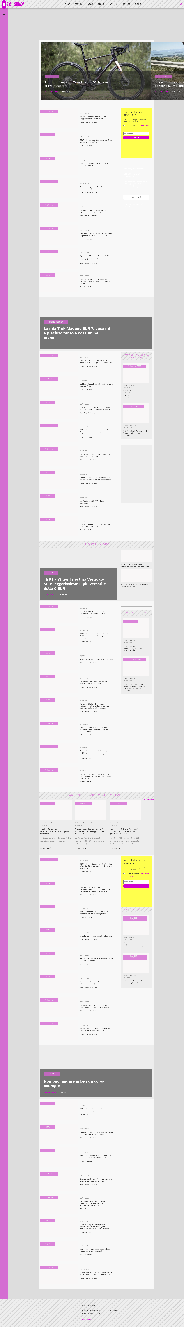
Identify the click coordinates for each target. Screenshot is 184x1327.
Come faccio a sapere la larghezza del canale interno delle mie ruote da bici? (135, 945)
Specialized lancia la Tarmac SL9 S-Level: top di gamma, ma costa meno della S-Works (95, 258)
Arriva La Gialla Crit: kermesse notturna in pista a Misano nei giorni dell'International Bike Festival (95, 706)
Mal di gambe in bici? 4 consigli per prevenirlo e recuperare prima (95, 612)
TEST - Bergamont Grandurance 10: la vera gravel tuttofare (96, 141)
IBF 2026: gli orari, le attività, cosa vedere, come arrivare (94, 164)
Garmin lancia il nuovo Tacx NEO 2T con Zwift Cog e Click (95, 525)
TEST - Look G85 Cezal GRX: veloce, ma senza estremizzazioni (95, 1250)
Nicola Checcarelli (129, 385)
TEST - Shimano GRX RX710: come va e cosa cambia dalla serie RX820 (96, 1157)
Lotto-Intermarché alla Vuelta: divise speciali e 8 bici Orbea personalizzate (95, 408)
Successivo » (151, 800)
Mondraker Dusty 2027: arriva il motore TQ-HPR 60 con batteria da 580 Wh (96, 1273)
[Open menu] (4, 14)
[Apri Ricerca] (181, 4)
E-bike (138, 4)
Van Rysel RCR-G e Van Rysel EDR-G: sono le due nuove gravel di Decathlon (96, 362)
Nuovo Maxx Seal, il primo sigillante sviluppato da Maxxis (95, 455)
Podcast (126, 4)
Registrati (136, 197)
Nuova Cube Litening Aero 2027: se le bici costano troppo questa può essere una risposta (96, 776)
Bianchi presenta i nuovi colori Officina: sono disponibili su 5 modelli (96, 1133)
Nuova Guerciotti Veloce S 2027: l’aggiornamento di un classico (93, 118)
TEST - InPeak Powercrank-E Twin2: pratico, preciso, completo (135, 433)
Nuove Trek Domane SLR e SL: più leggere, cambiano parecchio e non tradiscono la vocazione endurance (94, 753)
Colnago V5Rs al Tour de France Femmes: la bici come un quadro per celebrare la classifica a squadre (95, 889)
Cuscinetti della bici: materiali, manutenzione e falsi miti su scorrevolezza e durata (93, 1203)
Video (136, 406)
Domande (132, 918)
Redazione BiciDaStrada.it (83, 823)
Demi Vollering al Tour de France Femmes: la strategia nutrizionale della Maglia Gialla (96, 729)
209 (147, 799)
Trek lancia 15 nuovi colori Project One (96, 936)
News (90, 4)
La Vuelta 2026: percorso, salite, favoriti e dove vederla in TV (93, 683)
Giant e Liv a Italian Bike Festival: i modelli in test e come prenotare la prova (95, 281)
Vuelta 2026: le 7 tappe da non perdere (96, 659)
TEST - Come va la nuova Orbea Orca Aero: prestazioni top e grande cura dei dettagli (96, 432)
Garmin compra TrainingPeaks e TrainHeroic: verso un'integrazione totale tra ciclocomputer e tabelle (94, 1227)
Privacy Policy (88, 1320)
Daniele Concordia (129, 425)
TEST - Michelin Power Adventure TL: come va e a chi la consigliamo (95, 913)
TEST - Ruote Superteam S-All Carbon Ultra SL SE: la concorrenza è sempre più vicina (96, 866)
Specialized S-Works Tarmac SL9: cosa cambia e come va (135, 586)
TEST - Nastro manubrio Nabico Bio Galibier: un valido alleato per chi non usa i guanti (96, 636)
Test (67, 4)
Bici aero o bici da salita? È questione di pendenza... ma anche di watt (96, 235)
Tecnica (79, 4)
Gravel (113, 4)
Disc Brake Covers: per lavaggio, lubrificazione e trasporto (93, 211)
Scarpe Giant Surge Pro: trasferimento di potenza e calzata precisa (96, 1180)
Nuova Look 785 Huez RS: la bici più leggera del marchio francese (95, 1030)
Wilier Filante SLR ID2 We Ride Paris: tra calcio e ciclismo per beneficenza (95, 479)
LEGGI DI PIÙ (45, 848)
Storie (101, 4)
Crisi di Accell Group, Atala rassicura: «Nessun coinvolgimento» (95, 983)
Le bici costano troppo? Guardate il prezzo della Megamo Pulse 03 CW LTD (96, 1006)
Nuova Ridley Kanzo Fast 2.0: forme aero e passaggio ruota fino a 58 (95, 188)
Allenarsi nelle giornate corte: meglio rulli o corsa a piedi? (135, 983)
